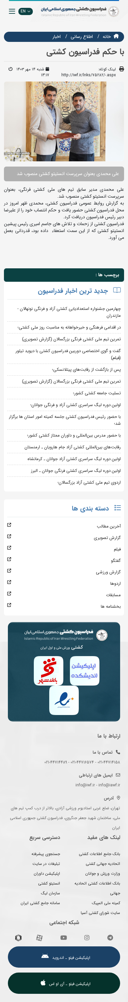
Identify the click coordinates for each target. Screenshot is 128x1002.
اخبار (57, 36)
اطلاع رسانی (82, 36)
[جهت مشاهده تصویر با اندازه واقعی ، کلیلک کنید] (64, 121)
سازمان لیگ (50, 893)
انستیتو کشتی (49, 883)
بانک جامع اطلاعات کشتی (99, 854)
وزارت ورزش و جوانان (102, 873)
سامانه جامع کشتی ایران (40, 903)
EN (23, 11)
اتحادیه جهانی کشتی (103, 864)
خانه (107, 36)
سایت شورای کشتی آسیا (100, 913)
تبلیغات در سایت (46, 864)
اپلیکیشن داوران (47, 873)
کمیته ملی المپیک (106, 903)
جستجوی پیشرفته (46, 854)
